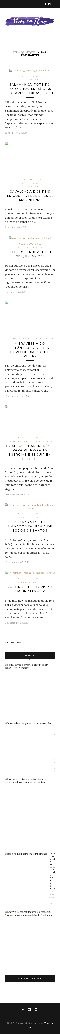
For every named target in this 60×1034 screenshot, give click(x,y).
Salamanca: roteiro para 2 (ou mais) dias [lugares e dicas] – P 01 (30, 89)
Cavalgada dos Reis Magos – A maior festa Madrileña (30, 196)
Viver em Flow (43, 339)
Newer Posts (16, 643)
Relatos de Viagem (30, 76)
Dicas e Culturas (30, 179)
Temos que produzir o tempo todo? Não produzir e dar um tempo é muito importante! (52, 872)
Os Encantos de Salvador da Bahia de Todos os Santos (30, 526)
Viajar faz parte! (30, 80)
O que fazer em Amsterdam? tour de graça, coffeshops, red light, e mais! (54, 739)
